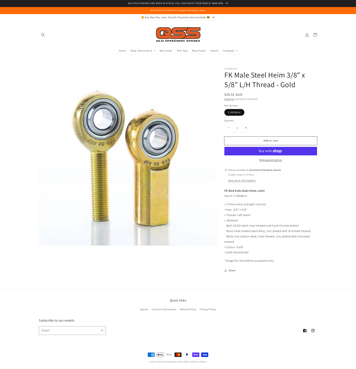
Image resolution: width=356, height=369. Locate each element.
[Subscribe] (102, 330)
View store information (242, 180)
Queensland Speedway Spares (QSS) (172, 361)
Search (144, 309)
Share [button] (232, 270)
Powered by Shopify (198, 361)
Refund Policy (188, 309)
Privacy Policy (208, 309)
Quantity (229, 120)
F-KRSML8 (234, 112)
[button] (43, 35)
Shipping (229, 99)
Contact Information (164, 309)
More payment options (270, 160)
